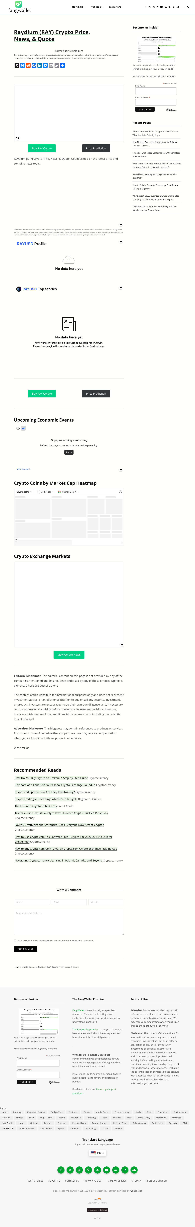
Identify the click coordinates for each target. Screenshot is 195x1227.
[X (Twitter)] (70, 1170)
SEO (185, 1123)
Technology (90, 1128)
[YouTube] (106, 1170)
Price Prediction (96, 148)
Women (118, 1128)
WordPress (136, 1191)
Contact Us (72, 1180)
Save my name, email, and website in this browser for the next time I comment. (56, 940)
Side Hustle (8, 1128)
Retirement (157, 1123)
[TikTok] (124, 1170)
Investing (91, 1117)
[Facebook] (34, 65)
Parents (48, 1123)
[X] (17, 65)
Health (62, 1117)
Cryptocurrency (121, 1112)
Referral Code (119, 1123)
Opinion (34, 1123)
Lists (129, 1117)
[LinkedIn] (115, 1170)
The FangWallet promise (85, 1029)
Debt (149, 1112)
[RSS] (97, 1170)
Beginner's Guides (36, 1112)
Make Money (144, 1117)
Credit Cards (102, 1112)
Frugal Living (46, 1117)
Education (162, 1112)
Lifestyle (117, 1117)
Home (17, 967)
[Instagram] (79, 1170)
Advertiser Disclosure (69, 51)
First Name (140, 86)
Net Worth (7, 1123)
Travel (105, 1128)
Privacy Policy (92, 1180)
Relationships (139, 1123)
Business (73, 1112)
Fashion (6, 1117)
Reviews (173, 1123)
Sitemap (136, 1180)
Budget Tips (56, 1112)
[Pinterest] (88, 1170)
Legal (104, 1117)
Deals (138, 1112)
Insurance (76, 1117)
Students (74, 1128)
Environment (180, 1112)
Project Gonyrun (156, 1180)
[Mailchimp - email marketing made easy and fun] (171, 112)
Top (98, 1218)
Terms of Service (116, 1180)
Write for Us (21, 748)
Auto (5, 1112)
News (21, 1123)
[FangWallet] (19, 6)
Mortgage (176, 1117)
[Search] (187, 7)
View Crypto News (69, 654)
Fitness (19, 1117)
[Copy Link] (57, 65)
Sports (61, 1128)
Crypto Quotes (28, 967)
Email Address (142, 97)
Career (87, 1112)
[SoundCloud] (134, 1170)
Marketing (161, 1117)
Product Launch (99, 1123)
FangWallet (78, 1010)
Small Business (27, 1128)
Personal (62, 1123)
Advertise (54, 1180)
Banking (17, 1112)
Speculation (46, 1128)
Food (31, 1117)
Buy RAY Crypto (42, 148)
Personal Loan (79, 1123)
